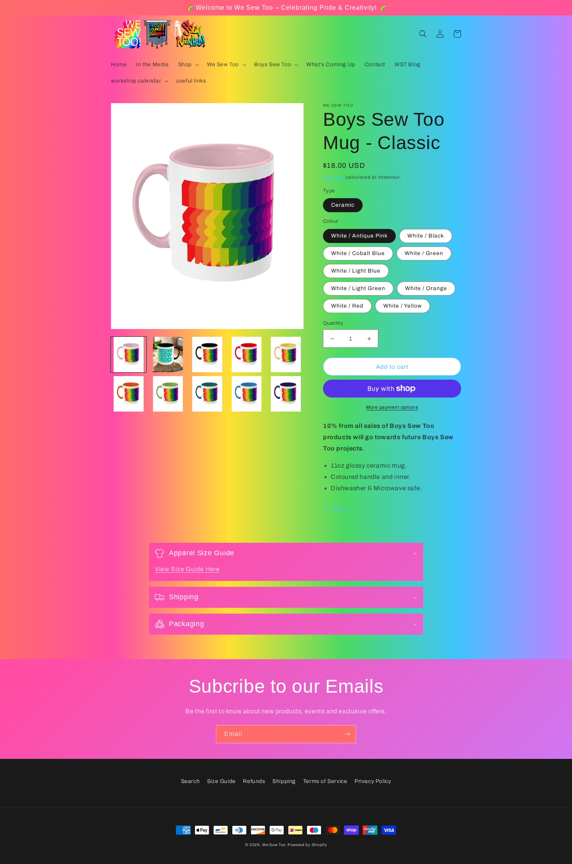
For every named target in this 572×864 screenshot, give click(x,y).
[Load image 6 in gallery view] (128, 394)
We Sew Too (274, 845)
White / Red (347, 306)
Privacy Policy (372, 781)
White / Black (425, 236)
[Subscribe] (347, 734)
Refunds (254, 781)
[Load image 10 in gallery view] (286, 394)
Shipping (333, 177)
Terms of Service (325, 781)
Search (190, 781)
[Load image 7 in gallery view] (168, 394)
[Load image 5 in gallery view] (286, 354)
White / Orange (426, 288)
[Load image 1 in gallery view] (128, 354)
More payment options (392, 407)
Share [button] (340, 509)
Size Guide (221, 781)
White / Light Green (358, 288)
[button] (188, 64)
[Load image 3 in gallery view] (207, 354)
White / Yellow (402, 306)
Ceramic (342, 205)
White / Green (424, 253)
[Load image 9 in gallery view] (246, 394)
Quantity (333, 323)
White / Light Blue (356, 271)
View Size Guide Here (187, 569)
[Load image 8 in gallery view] (207, 394)
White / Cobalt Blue (358, 253)
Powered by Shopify (307, 845)
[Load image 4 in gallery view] (246, 354)
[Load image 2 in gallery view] (168, 354)
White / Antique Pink (359, 236)
